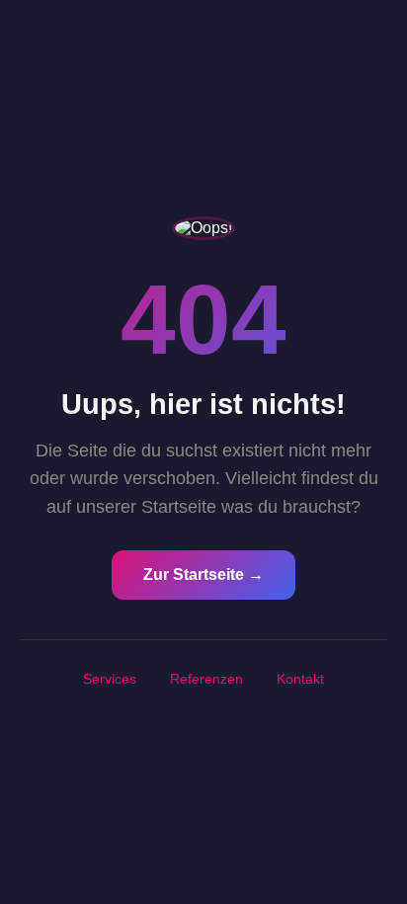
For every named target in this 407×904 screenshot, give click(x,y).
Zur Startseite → (203, 574)
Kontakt (300, 679)
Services (109, 679)
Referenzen (206, 679)
